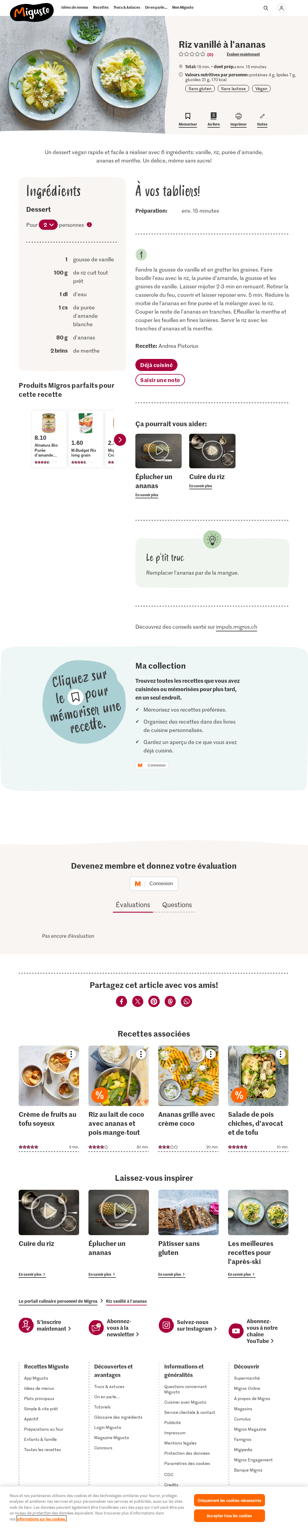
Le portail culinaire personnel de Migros (58, 1301)
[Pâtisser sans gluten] (188, 1234)
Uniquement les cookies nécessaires (229, 1500)
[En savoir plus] (158, 485)
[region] (154, 1507)
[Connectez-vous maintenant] (281, 8)
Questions (177, 904)
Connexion (157, 765)
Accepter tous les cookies (229, 1515)
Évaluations (133, 904)
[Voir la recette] (49, 1099)
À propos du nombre (89, 225)
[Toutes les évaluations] (192, 54)
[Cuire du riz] (49, 1234)
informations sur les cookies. (41, 1519)
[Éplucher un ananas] (118, 1234)
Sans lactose (233, 88)
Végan (261, 88)
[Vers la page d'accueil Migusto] (32, 9)
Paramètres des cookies (187, 1463)
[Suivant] (120, 440)
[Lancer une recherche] (266, 8)
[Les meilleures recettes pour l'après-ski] (258, 1234)
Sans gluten (200, 88)
